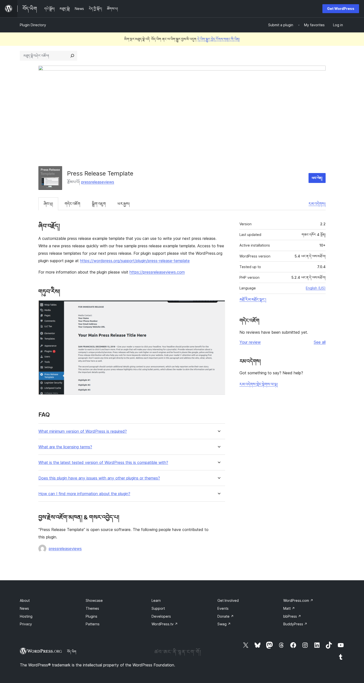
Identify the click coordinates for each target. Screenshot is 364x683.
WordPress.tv (165, 624)
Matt (289, 608)
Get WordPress (340, 8)
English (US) (316, 288)
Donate (225, 616)
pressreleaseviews (97, 181)
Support (158, 608)
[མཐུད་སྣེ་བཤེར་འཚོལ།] (72, 56)
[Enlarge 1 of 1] (218, 306)
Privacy (26, 624)
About (25, 600)
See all (320, 342)
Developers (161, 616)
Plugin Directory (33, 25)
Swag (224, 624)
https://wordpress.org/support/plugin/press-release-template (135, 260)
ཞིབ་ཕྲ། (48, 203)
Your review (250, 342)
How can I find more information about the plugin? (84, 493)
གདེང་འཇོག (72, 203)
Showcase (94, 600)
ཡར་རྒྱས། (123, 203)
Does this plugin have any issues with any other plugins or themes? (99, 478)
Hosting (26, 616)
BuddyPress (295, 624)
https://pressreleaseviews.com (157, 272)
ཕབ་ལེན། (317, 178)
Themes (92, 608)
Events (223, 608)
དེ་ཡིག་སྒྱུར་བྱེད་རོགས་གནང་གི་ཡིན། (218, 39)
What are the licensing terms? (65, 447)
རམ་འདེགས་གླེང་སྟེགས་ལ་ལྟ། (258, 384)
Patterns (93, 624)
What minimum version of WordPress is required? (82, 431)
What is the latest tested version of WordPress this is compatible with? (103, 462)
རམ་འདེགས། (317, 203)
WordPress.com (298, 600)
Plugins (91, 616)
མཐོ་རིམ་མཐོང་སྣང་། (252, 299)
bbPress (292, 616)
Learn (156, 600)
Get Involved (228, 600)
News (24, 608)
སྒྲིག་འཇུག (99, 203)
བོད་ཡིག (71, 652)
